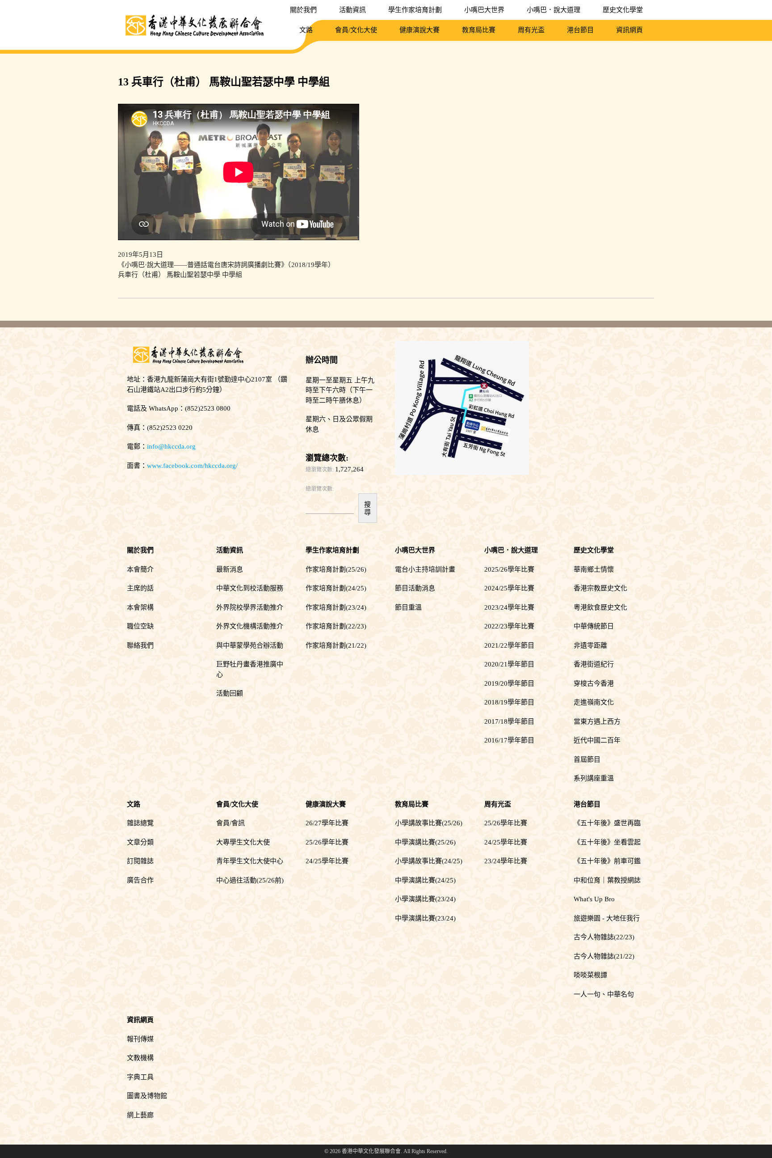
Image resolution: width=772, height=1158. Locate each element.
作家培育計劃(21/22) (336, 645)
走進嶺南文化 (594, 702)
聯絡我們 (140, 645)
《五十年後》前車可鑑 (607, 861)
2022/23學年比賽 (509, 626)
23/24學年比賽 (505, 861)
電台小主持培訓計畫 (425, 569)
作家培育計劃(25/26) (336, 569)
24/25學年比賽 (327, 861)
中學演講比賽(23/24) (425, 918)
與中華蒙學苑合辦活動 (249, 645)
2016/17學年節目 (509, 740)
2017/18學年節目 (509, 721)
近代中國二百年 (597, 740)
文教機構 (140, 1057)
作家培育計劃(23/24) (336, 607)
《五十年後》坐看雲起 (607, 842)
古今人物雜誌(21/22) (604, 956)
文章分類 (140, 842)
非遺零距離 (590, 645)
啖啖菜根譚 (590, 975)
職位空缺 (140, 626)
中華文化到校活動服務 (249, 588)
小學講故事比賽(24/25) (428, 861)
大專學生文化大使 (243, 842)
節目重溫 (408, 607)
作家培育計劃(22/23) (336, 626)
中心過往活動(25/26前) (250, 880)
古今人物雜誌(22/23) (604, 937)
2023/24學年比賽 (509, 607)
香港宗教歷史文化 (600, 588)
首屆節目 (587, 759)
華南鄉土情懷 (594, 569)
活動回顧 (229, 693)
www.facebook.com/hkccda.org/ (192, 465)
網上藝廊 (140, 1115)
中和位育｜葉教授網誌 (607, 880)
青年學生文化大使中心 (249, 861)
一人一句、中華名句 (604, 994)
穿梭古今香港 (594, 683)
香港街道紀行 (594, 664)
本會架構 (140, 607)
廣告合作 (140, 880)
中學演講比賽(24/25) (425, 880)
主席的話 (140, 588)
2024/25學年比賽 (509, 588)
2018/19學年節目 (509, 702)
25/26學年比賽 (327, 842)
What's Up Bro (594, 899)
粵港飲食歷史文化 (600, 607)
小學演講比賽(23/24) (425, 899)
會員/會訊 (230, 823)
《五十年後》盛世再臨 (607, 823)
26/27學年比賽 (327, 823)
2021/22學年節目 (509, 645)
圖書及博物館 (147, 1095)
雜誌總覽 (140, 823)
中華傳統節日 (594, 626)
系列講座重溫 (594, 778)
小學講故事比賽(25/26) (428, 823)
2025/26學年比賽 (509, 569)
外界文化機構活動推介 (249, 626)
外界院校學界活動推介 (249, 607)
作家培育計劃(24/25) (336, 588)
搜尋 (367, 508)
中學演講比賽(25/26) (425, 842)
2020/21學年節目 (509, 664)
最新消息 (229, 569)
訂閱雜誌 (140, 861)
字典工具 (140, 1077)
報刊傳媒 (140, 1039)
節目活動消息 (415, 588)
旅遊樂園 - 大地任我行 (607, 918)
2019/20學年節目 (509, 683)
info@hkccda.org (171, 446)
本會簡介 (140, 569)
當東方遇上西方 (597, 721)
